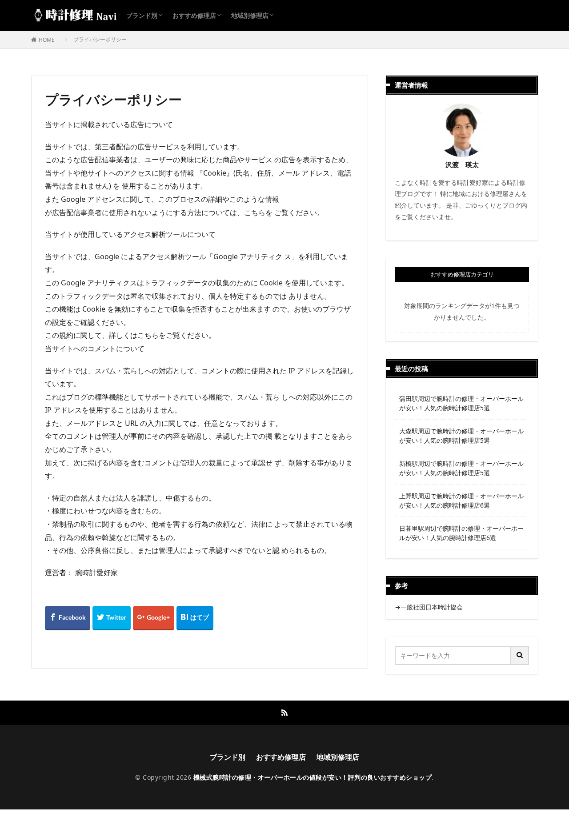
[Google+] (153, 618)
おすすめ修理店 (194, 15)
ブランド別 (141, 15)
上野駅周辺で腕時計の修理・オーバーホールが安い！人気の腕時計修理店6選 (461, 500)
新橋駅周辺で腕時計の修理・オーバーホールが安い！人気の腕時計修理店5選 (461, 468)
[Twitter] (111, 618)
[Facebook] (67, 618)
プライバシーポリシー (100, 39)
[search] (520, 655)
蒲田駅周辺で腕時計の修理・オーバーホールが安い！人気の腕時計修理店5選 (461, 403)
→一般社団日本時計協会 (429, 607)
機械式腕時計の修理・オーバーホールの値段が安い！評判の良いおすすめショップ (312, 777)
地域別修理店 (249, 15)
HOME (47, 40)
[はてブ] (194, 618)
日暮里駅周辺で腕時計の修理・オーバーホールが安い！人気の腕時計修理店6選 (461, 533)
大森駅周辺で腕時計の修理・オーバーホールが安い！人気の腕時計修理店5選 (461, 436)
